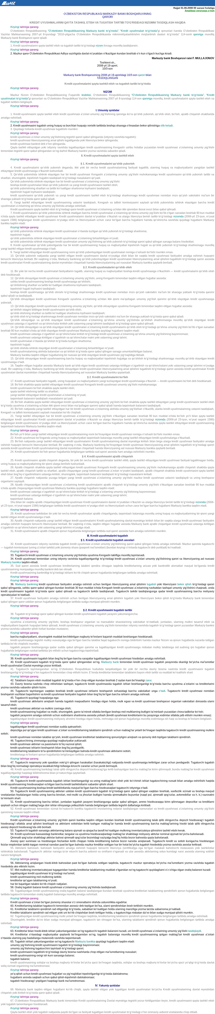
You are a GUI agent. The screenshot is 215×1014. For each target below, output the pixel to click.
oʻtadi (162, 690)
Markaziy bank (110, 662)
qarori (142, 75)
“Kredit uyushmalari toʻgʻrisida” (139, 30)
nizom (99, 45)
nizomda (178, 216)
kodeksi (86, 95)
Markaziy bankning (26, 584)
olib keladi (166, 125)
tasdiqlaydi (194, 931)
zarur (148, 680)
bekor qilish (184, 584)
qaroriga (199, 34)
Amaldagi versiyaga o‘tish (199, 10)
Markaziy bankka (11, 562)
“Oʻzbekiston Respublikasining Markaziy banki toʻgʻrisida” (83, 30)
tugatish (151, 584)
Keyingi (14, 27)
